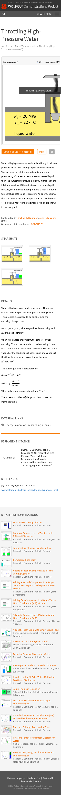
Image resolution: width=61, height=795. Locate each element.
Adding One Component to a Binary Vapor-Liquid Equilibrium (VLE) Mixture (34, 602)
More (41, 151)
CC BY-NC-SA (37, 224)
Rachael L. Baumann (28, 217)
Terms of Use (18, 788)
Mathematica (47, 3)
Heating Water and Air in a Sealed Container (35, 665)
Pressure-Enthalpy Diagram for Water (31, 727)
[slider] (27, 64)
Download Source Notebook (18, 151)
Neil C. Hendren (21, 743)
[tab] (12, 253)
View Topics (44, 14)
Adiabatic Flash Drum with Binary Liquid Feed (36, 629)
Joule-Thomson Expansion (26, 688)
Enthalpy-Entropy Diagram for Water (31, 654)
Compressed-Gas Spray (24, 559)
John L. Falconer (47, 217)
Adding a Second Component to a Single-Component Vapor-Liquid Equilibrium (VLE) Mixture (34, 585)
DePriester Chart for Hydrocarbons (30, 641)
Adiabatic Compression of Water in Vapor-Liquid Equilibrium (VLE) (34, 616)
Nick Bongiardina (30, 761)
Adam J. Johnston (22, 691)
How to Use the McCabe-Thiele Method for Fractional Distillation (34, 679)
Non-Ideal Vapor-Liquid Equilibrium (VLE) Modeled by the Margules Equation (33, 717)
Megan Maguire (42, 706)
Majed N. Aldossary (22, 644)
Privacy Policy (30, 788)
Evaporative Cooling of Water (27, 522)
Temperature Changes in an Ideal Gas (32, 547)
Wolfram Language (31, 3)
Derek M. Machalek (22, 668)
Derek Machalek (21, 632)
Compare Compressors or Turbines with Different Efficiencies (33, 535)
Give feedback (43, 788)
